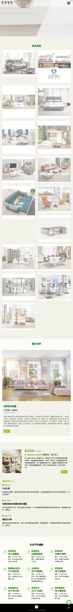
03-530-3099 (63, 574)
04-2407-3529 (40, 593)
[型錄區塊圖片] (36, 375)
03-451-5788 (63, 557)
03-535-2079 (40, 574)
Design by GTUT (31, 610)
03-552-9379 (16, 574)
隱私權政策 (43, 610)
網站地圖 (38, 610)
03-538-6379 (16, 593)
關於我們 (36, 344)
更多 (63, 472)
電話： (10, 557)
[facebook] (36, 606)
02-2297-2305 (17, 557)
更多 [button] (6, 431)
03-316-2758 (40, 557)
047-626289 (63, 593)
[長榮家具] (14, 3)
